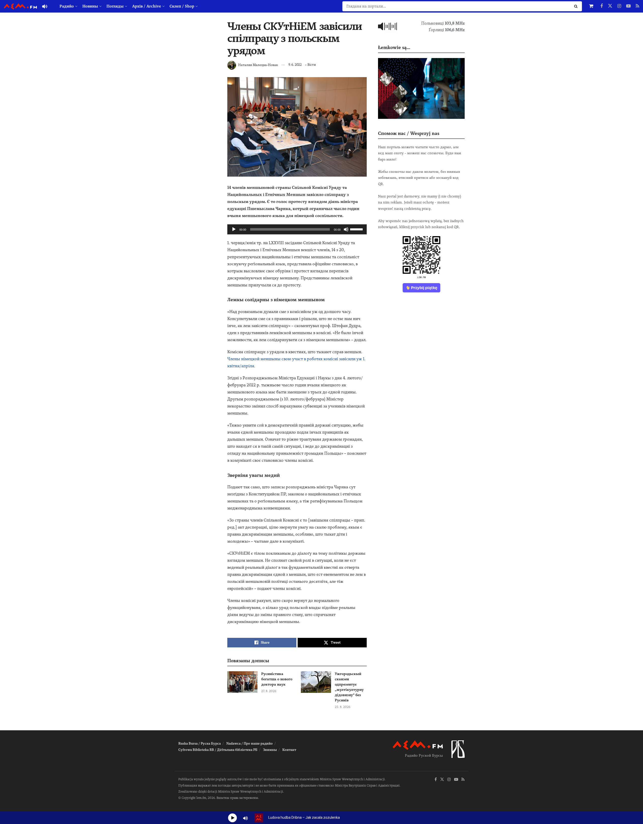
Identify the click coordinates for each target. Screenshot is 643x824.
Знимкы (270, 750)
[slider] (357, 228)
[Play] (233, 229)
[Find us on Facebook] (601, 6)
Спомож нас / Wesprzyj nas (408, 133)
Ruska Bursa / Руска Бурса (199, 743)
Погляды (115, 6)
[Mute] (346, 229)
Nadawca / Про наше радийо (249, 743)
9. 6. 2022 (295, 65)
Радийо (67, 6)
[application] (297, 229)
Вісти (311, 65)
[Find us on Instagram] (619, 6)
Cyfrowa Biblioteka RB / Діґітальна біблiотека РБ (217, 750)
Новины (90, 6)
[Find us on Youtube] (628, 6)
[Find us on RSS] (637, 6)
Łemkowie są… (394, 47)
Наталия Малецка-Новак (258, 65)
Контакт (289, 750)
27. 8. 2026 (268, 691)
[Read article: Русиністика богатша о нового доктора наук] (242, 682)
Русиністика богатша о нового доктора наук (276, 679)
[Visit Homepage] (20, 6)
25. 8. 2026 (342, 707)
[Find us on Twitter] (610, 6)
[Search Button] (577, 6)
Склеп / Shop (182, 6)
